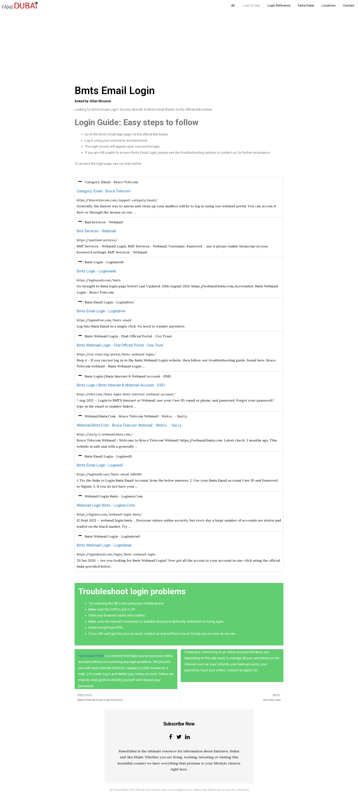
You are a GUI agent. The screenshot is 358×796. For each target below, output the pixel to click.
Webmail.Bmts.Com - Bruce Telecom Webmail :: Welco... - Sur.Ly (129, 425)
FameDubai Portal (91, 656)
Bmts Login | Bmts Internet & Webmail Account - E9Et (121, 385)
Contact (348, 5)
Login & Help (251, 5)
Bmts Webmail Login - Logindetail (104, 545)
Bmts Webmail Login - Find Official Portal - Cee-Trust (120, 345)
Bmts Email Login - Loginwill (100, 465)
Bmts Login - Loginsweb (96, 271)
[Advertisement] (112, 39)
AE (233, 5)
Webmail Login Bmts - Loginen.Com (106, 505)
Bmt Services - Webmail (96, 231)
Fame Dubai (306, 5)
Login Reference (278, 5)
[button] (179, 182)
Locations (329, 5)
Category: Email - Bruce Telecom (104, 191)
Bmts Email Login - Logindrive (101, 311)
